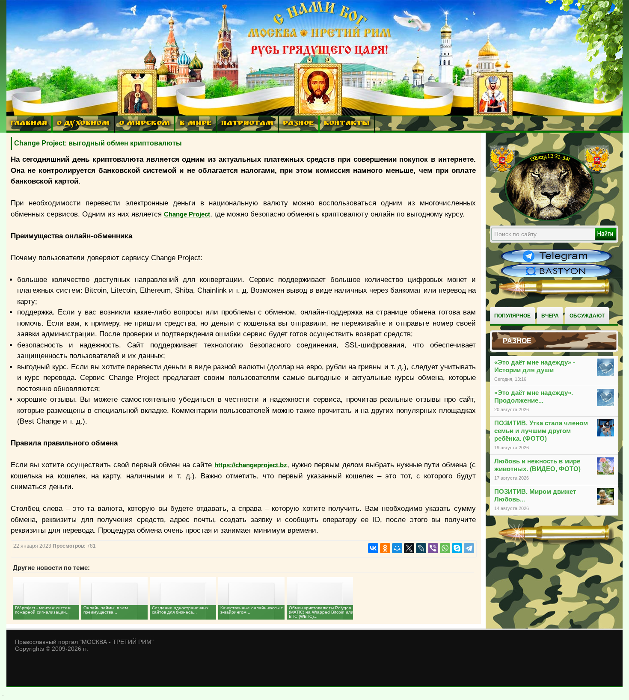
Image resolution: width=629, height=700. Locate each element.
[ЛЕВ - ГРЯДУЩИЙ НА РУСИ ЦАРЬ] (550, 219)
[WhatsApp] (445, 548)
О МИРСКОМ (144, 124)
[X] (409, 548)
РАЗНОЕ (298, 124)
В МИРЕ (195, 124)
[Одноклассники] (385, 548)
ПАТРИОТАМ (247, 124)
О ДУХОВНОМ (83, 124)
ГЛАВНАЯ (28, 124)
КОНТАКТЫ (346, 124)
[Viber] (433, 548)
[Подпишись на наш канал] (556, 262)
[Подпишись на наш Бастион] (556, 276)
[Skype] (457, 548)
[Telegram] (469, 548)
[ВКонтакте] (373, 548)
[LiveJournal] (421, 548)
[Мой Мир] (397, 548)
